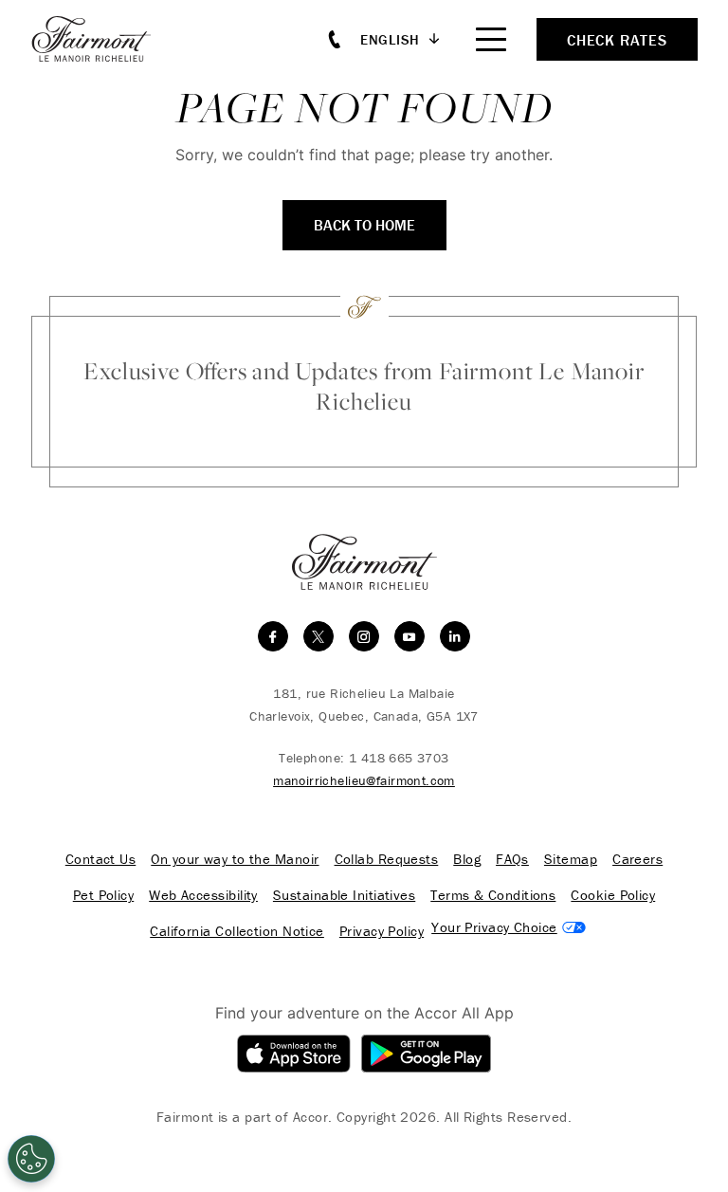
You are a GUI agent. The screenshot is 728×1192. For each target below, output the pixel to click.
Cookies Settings (508, 927)
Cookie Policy (613, 895)
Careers (637, 859)
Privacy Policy (381, 931)
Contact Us (100, 859)
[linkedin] (455, 636)
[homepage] (101, 39)
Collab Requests (387, 859)
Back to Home (364, 224)
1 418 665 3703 (399, 757)
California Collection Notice (237, 931)
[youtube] (409, 636)
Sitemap (570, 859)
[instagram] (364, 636)
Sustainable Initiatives (344, 895)
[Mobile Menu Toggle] (491, 39)
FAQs (512, 859)
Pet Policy (104, 895)
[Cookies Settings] (31, 1159)
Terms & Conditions (492, 895)
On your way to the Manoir (234, 859)
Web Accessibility (203, 895)
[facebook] (273, 636)
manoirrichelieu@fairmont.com (364, 780)
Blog (467, 859)
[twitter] (318, 636)
